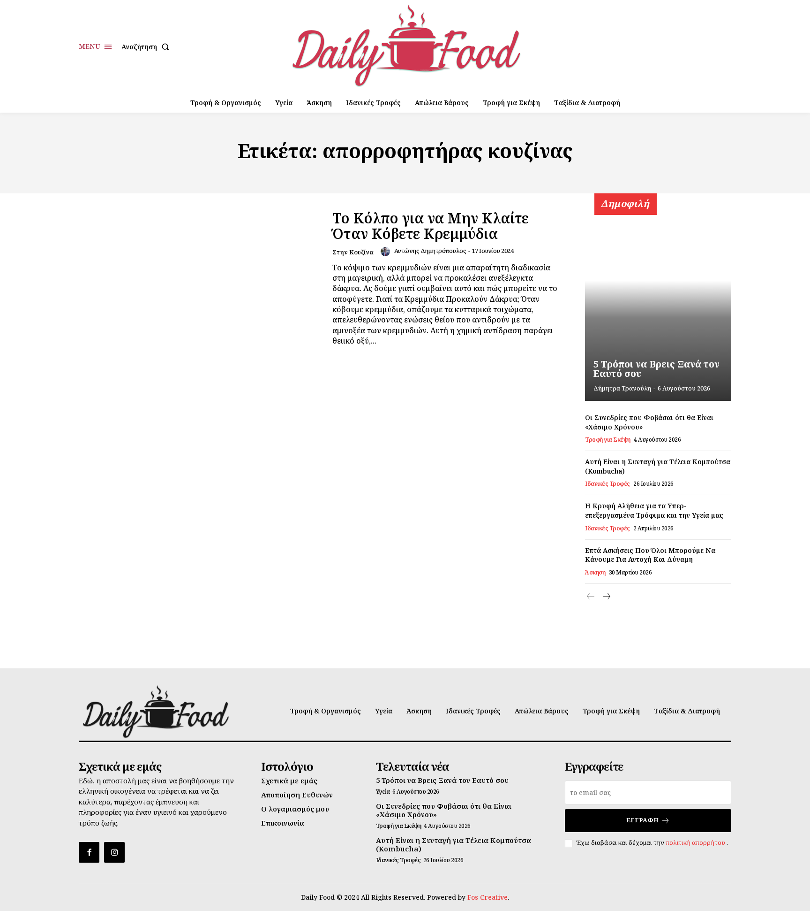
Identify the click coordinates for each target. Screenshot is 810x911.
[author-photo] (387, 251)
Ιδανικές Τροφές (607, 484)
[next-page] (606, 597)
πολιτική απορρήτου (696, 842)
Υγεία (383, 792)
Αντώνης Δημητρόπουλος (430, 250)
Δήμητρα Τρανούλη (622, 388)
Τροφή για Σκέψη (607, 440)
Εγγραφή (642, 820)
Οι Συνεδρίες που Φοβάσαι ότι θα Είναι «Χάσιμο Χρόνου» (443, 810)
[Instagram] (114, 852)
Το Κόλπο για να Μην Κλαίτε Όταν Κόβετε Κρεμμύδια (430, 225)
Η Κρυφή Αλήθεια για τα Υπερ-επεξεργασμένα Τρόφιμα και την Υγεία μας (654, 510)
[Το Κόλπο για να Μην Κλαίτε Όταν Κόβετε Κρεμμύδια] (200, 278)
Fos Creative (487, 897)
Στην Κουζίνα (353, 252)
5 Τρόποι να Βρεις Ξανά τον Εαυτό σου (656, 369)
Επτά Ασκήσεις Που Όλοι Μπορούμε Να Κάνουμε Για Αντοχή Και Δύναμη (650, 555)
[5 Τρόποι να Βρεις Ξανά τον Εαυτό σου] (658, 302)
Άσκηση (595, 572)
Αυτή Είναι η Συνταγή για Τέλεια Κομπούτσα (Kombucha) (453, 844)
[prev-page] (591, 597)
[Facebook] (89, 852)
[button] (147, 47)
